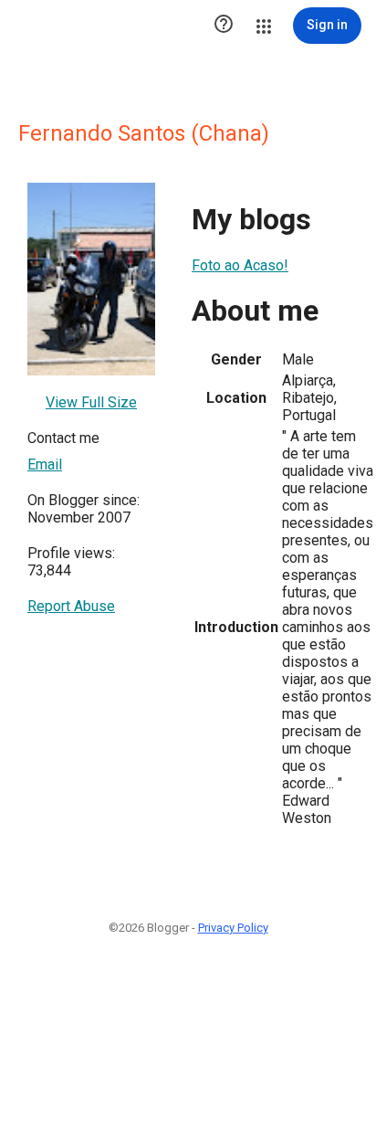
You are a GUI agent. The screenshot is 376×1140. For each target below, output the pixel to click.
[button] (223, 26)
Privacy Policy (233, 927)
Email (44, 464)
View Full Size (91, 402)
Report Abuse (71, 606)
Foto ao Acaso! (240, 265)
